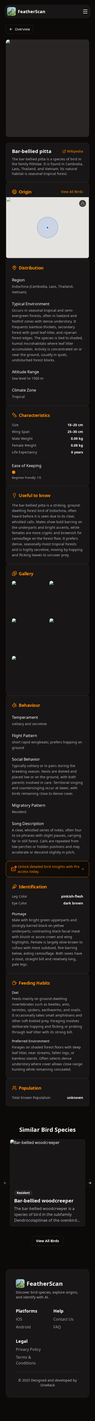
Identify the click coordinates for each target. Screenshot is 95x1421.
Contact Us (63, 1319)
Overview (22, 29)
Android (23, 1327)
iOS (19, 1319)
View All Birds (72, 191)
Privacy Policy (28, 1349)
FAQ (57, 1327)
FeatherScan (31, 11)
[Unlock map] (82, 203)
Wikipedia (75, 151)
